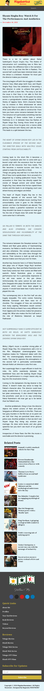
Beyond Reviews (9, 628)
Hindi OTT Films (9, 659)
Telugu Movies (8, 639)
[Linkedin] (33, 597)
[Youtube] (22, 597)
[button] (3, 8)
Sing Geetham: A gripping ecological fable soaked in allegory (28, 523)
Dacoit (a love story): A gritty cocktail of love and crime (28, 559)
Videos (5, 624)
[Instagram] (17, 597)
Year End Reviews (9, 616)
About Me (6, 607)
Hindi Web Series (9, 651)
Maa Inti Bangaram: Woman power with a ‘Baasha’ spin (26, 510)
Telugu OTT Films (9, 655)
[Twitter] (27, 597)
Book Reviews (8, 620)
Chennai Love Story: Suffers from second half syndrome (28, 474)
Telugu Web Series (10, 647)
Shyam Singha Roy (20, 62)
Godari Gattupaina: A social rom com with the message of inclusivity (28, 547)
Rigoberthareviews (24, 685)
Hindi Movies (7, 643)
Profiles (5, 612)
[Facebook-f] (11, 597)
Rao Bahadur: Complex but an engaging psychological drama (28, 498)
